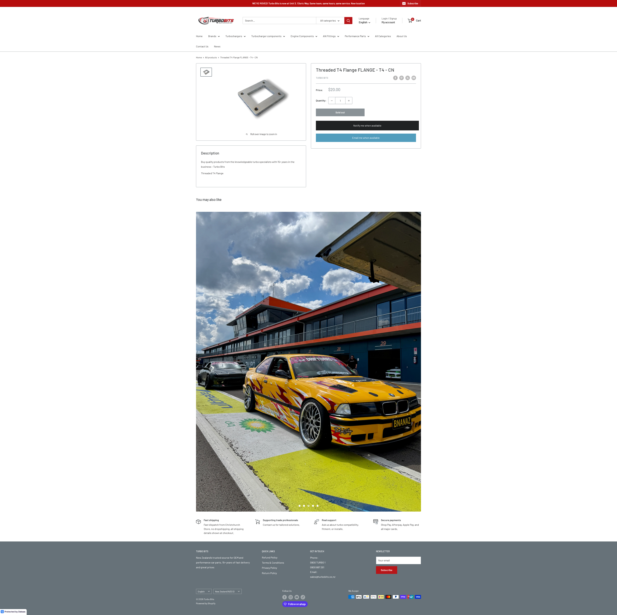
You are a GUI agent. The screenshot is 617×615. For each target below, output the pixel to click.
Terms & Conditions (273, 412)
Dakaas (21, 611)
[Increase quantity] (348, 100)
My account (388, 22)
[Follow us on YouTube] (297, 447)
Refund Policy (269, 407)
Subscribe (412, 3)
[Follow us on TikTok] (303, 447)
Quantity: (321, 100)
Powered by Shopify (205, 453)
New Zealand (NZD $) (224, 441)
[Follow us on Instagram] (290, 447)
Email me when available (366, 137)
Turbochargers (233, 36)
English (201, 441)
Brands (212, 36)
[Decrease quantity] (331, 100)
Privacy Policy (269, 417)
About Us (402, 36)
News (217, 46)
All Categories (383, 36)
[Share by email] (413, 77)
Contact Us (202, 46)
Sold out (340, 112)
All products (211, 57)
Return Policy (269, 423)
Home (199, 36)
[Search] (348, 20)
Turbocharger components (266, 36)
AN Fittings (329, 36)
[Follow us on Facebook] (284, 447)
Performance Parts (355, 36)
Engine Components (302, 36)
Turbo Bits (322, 78)
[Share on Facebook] (395, 77)
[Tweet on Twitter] (407, 77)
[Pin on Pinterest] (401, 77)
